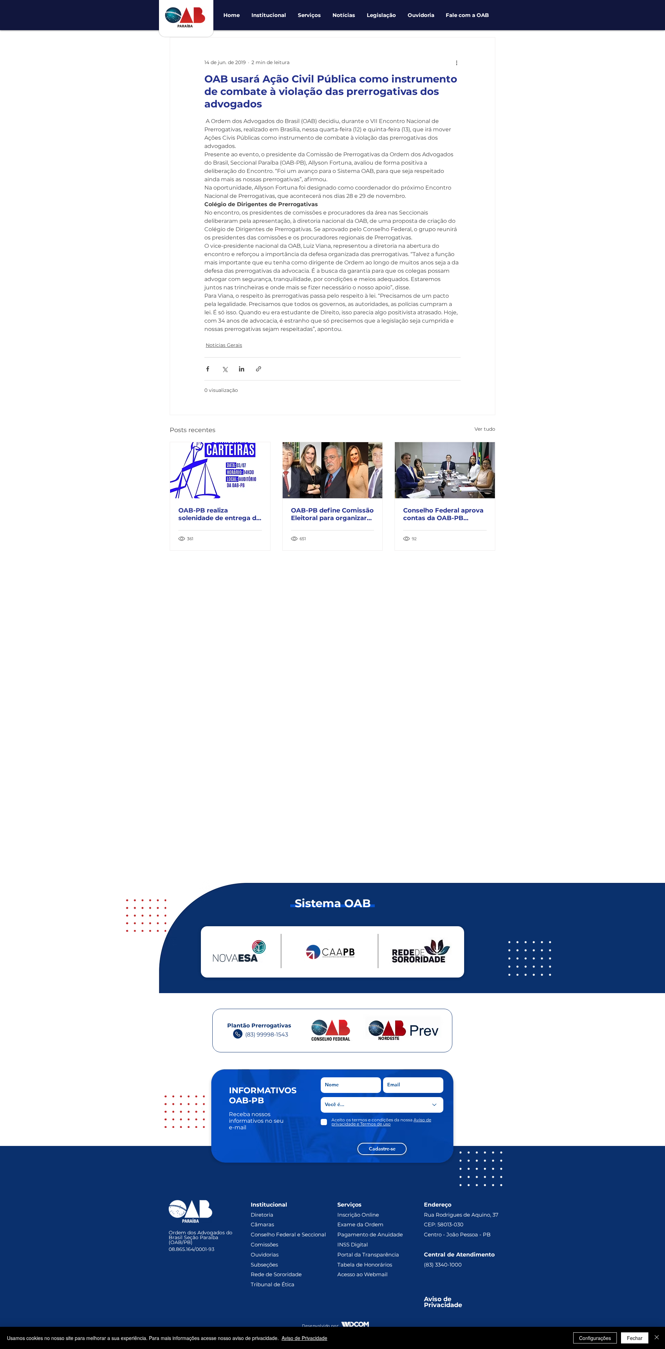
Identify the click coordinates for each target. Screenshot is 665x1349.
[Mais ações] (456, 62)
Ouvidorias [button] (264, 1254)
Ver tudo (485, 429)
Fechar (634, 1337)
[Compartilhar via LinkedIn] (241, 369)
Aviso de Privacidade (304, 1337)
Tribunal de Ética (272, 1284)
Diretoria (262, 1214)
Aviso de (438, 1299)
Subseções (264, 1264)
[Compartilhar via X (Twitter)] (224, 369)
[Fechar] (657, 1337)
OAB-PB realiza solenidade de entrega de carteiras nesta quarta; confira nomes (219, 514)
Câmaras (262, 1224)
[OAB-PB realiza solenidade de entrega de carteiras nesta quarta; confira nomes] (220, 470)
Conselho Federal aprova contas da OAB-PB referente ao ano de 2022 (443, 514)
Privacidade (443, 1305)
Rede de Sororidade (276, 1274)
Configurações (595, 1337)
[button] (269, 15)
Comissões (264, 1244)
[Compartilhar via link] (258, 369)
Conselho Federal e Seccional (289, 1234)
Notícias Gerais (224, 345)
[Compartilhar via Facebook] (207, 369)
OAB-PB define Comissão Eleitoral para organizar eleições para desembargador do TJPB (332, 514)
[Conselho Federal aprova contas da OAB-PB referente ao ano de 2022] (445, 470)
